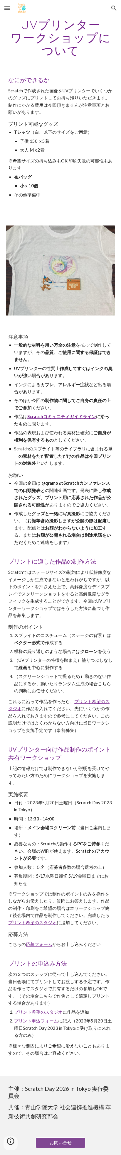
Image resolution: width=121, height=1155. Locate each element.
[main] (60, 37)
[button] (7, 8)
